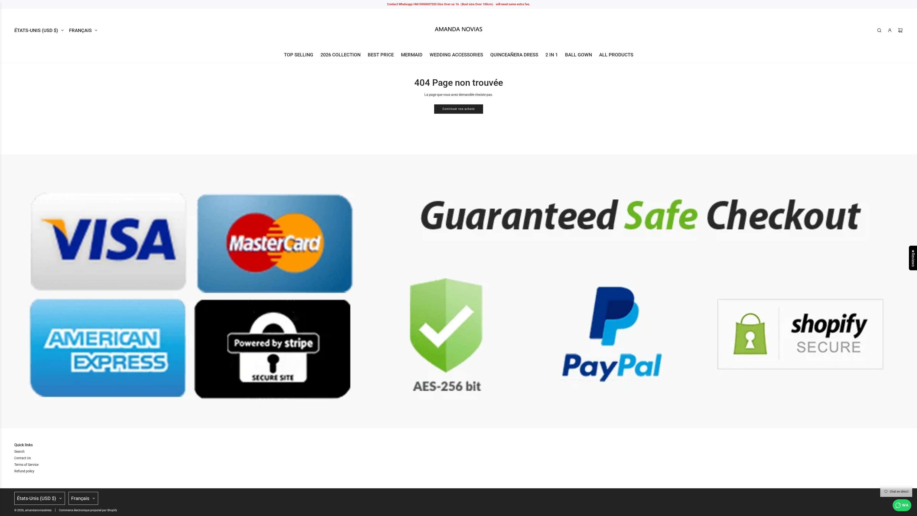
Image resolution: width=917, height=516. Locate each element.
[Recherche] (879, 30)
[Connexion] (890, 30)
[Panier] (900, 30)
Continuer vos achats (459, 109)
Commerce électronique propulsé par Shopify (88, 510)
